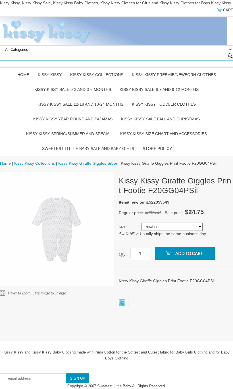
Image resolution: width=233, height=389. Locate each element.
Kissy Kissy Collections (96, 74)
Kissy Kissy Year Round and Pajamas (73, 119)
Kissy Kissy (50, 74)
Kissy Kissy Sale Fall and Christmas (160, 119)
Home (23, 74)
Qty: (123, 254)
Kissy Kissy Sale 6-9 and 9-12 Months (159, 89)
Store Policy (157, 148)
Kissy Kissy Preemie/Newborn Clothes (174, 74)
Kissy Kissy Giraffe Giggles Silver (87, 163)
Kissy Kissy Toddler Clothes (164, 104)
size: (124, 226)
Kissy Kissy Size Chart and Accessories (163, 133)
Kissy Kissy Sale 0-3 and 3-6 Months (72, 89)
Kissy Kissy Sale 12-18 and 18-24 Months (80, 104)
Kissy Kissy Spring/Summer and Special (69, 133)
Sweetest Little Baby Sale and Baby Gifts (88, 148)
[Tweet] (122, 304)
